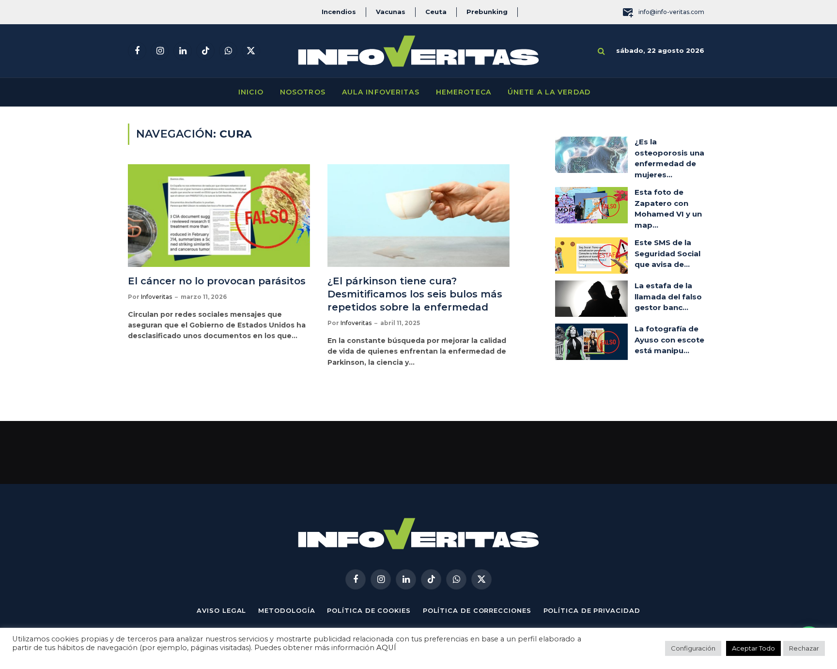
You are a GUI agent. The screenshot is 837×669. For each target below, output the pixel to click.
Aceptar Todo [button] (753, 648)
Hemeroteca (463, 92)
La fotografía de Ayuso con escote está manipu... (669, 339)
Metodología (286, 610)
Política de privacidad (591, 610)
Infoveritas (156, 296)
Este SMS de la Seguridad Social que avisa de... (667, 253)
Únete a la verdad (549, 92)
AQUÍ (386, 647)
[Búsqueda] (601, 51)
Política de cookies (368, 610)
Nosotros (303, 92)
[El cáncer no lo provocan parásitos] (219, 215)
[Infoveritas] (418, 51)
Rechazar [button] (804, 648)
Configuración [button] (693, 648)
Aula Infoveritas (380, 92)
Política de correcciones (477, 610)
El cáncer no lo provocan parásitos (217, 281)
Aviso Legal (221, 610)
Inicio (251, 92)
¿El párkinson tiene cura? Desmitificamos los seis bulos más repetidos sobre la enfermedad (414, 294)
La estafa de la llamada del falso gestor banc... (668, 296)
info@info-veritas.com (671, 12)
